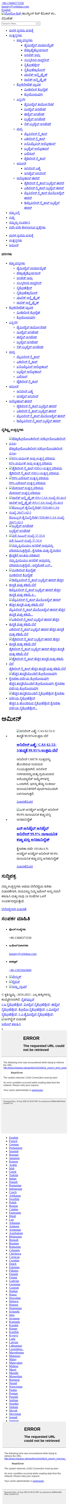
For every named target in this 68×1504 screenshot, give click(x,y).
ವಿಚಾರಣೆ (21, 801)
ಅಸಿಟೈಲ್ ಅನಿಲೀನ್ (35, 173)
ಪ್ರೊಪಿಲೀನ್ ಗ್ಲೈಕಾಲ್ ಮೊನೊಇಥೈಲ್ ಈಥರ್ (41, 416)
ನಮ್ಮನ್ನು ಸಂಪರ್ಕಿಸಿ (19, 222)
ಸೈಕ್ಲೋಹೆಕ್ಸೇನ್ (32, 65)
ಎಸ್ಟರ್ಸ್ (21, 99)
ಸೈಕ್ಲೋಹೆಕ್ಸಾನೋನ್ (34, 69)
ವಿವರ (29, 801)
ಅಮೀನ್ (21, 163)
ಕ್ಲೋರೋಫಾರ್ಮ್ (33, 94)
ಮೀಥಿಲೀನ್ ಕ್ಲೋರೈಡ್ (36, 89)
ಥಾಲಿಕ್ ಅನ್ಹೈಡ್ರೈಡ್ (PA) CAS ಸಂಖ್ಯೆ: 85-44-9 (36, 502)
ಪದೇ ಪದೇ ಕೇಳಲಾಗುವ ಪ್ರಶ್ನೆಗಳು (27, 227)
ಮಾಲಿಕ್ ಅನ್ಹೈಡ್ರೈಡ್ (35, 74)
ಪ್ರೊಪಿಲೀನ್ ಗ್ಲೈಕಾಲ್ (35, 133)
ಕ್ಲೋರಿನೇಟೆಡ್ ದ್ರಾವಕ (29, 84)
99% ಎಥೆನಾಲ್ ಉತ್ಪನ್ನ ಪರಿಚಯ (27, 483)
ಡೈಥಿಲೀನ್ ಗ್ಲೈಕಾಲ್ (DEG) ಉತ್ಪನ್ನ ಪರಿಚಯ (34, 473)
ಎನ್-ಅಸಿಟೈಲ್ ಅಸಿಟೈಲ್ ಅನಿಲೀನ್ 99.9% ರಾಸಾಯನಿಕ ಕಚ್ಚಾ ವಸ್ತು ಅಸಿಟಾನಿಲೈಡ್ (37, 834)
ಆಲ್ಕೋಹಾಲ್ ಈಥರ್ (28, 178)
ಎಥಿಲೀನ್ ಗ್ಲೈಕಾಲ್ (34, 138)
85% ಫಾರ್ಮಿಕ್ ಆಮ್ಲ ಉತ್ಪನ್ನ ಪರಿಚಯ (30, 463)
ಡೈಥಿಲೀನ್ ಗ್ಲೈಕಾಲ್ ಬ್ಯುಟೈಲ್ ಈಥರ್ (44, 183)
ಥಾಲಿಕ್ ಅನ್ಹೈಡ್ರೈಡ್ (35, 79)
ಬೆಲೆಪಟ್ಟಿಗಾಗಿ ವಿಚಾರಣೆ (14, 909)
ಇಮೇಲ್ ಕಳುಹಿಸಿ (11, 1024)
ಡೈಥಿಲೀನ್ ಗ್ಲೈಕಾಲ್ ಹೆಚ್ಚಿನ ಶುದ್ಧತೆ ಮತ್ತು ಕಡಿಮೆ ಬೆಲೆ (37, 668)
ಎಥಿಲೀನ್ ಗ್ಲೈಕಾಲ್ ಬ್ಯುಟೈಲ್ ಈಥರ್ (44, 188)
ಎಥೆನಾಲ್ (29, 153)
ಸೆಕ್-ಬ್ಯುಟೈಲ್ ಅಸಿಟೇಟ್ (37, 124)
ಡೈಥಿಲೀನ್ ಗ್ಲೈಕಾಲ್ (35, 158)
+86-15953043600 (20, 970)
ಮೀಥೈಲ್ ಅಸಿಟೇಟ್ (35, 109)
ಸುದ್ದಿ (11, 217)
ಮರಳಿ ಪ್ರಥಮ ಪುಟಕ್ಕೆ (21, 30)
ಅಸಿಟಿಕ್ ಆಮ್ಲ (32, 55)
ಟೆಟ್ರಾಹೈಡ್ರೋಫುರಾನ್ (36, 50)
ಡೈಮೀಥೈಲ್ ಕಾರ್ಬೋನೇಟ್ (39, 104)
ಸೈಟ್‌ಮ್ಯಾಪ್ (27, 999)
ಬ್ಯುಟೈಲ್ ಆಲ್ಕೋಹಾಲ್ (36, 148)
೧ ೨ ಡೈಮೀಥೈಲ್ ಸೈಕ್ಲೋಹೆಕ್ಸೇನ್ (36, 1014)
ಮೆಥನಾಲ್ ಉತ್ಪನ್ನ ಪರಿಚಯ (24, 493)
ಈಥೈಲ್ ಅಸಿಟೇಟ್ (34, 114)
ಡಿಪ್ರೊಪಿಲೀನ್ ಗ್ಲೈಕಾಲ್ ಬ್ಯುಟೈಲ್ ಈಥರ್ (39, 421)
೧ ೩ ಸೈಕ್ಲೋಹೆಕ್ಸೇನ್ (12, 1004)
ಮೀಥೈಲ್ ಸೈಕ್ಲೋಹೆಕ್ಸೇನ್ (37, 1004)
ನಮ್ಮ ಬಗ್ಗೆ (14, 212)
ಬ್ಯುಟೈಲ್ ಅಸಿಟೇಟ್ (34, 119)
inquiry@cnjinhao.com (22, 953)
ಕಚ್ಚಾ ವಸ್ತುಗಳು (25, 40)
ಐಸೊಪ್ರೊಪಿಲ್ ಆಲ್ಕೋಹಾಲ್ (40, 143)
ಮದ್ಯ (19, 129)
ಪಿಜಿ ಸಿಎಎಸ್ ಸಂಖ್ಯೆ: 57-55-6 (25, 540)
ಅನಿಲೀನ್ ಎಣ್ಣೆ (32, 168)
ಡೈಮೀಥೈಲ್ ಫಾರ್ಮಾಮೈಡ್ (39, 45)
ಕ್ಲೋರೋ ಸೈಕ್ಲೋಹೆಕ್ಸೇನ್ (32, 1009)
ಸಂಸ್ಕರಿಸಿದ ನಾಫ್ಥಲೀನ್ (36, 60)
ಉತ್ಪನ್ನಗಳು (15, 35)
